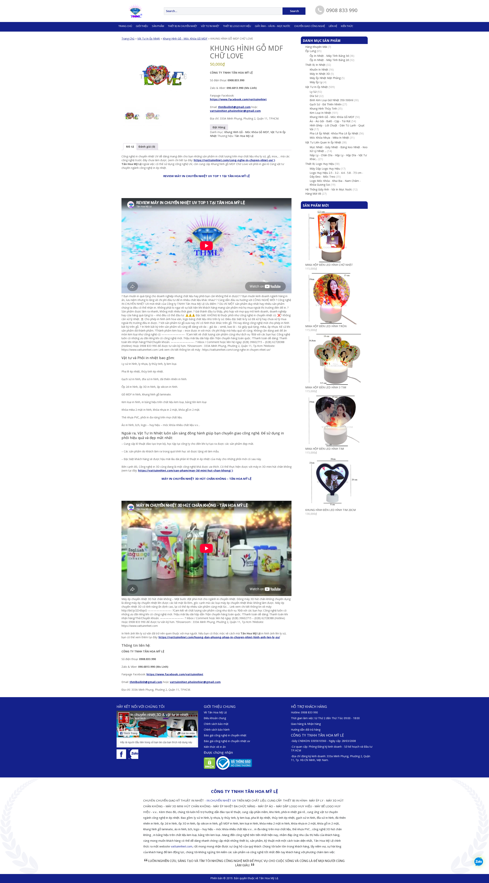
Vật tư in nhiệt (210, 26)
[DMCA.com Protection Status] (209, 763)
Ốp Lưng (310, 51)
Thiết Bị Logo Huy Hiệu (237, 26)
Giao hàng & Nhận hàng (306, 724)
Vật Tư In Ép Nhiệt (148, 38)
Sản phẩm (158, 26)
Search (294, 11)
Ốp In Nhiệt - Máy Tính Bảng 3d (329, 56)
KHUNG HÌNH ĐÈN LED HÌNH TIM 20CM (330, 510)
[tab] (130, 146)
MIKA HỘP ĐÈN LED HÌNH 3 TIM (325, 387)
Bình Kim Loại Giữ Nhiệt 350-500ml (331, 100)
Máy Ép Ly (316, 82)
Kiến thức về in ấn (215, 747)
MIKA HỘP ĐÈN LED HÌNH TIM (324, 448)
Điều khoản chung (215, 718)
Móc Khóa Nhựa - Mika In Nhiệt (329, 137)
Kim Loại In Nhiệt (320, 113)
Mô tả (130, 146)
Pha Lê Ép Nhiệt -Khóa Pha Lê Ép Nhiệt (334, 133)
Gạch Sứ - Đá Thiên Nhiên (326, 104)
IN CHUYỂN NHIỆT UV (221, 800)
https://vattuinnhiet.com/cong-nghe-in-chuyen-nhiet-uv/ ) (234, 160)
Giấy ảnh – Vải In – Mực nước (272, 26)
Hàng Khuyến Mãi (316, 47)
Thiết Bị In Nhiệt (315, 65)
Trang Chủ (127, 38)
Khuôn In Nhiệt (319, 69)
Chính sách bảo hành (217, 729)
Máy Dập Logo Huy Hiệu (325, 168)
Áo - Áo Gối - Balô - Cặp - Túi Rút (330, 121)
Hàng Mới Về (313, 193)
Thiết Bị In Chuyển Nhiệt (182, 26)
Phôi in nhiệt (147, 357)
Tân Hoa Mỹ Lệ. (269, 878)
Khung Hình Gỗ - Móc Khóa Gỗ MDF (185, 38)
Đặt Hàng (219, 127)
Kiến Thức (347, 26)
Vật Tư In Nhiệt (150, 433)
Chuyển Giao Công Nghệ (309, 26)
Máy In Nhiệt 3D (320, 74)
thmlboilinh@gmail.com (234, 107)
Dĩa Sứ (314, 96)
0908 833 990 (309, 712)
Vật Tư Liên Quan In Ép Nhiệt (323, 142)
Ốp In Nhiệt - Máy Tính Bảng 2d (329, 60)
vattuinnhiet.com (181, 846)
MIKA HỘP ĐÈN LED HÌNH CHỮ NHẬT (329, 265)
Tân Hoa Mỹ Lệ (243, 136)
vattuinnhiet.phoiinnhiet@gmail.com (235, 111)
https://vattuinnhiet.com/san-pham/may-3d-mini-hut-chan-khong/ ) (185, 470)
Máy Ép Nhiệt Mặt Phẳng (325, 78)
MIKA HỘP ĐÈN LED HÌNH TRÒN (326, 326)
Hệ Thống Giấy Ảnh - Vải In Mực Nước (328, 189)
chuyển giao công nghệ (240, 433)
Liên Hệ (333, 26)
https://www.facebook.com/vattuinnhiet (238, 99)
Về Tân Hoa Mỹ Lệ (215, 712)
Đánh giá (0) (146, 146)
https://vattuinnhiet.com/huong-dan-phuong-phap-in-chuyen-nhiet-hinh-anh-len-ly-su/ (219, 637)
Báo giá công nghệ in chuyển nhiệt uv (227, 741)
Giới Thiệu (142, 26)
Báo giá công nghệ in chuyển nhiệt (225, 735)
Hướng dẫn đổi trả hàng (305, 729)
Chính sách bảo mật (216, 724)
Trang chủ (125, 26)
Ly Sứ (313, 92)
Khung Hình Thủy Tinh (323, 108)
